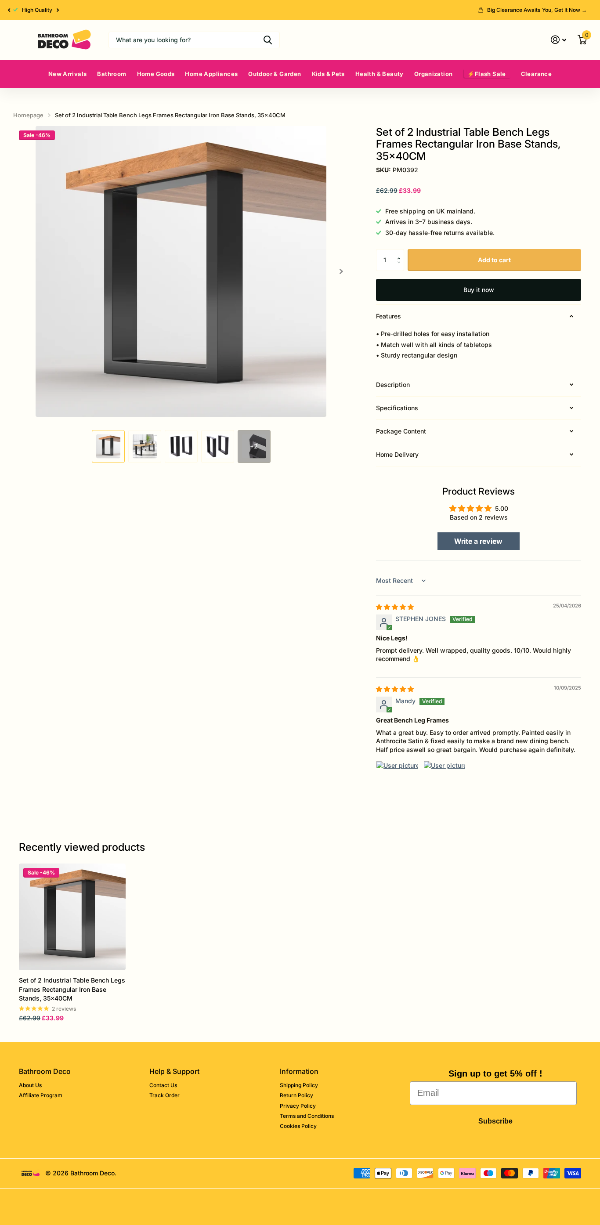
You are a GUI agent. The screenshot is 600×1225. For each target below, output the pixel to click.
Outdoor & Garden (274, 73)
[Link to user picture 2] (444, 782)
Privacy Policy (298, 1105)
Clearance (536, 73)
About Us (30, 1085)
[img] (395, 607)
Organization (433, 73)
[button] (8, 9)
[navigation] (108, 446)
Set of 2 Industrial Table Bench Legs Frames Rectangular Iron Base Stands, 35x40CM (72, 989)
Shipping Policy (299, 1085)
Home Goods (156, 73)
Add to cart (494, 260)
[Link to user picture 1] (397, 782)
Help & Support (174, 1071)
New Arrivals (67, 73)
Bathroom (111, 73)
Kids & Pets (328, 73)
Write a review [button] (478, 541)
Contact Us (163, 1085)
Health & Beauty (379, 73)
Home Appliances (211, 73)
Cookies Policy (298, 1126)
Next (58, 10)
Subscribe (495, 1121)
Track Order (164, 1095)
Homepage (28, 115)
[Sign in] (558, 40)
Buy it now (478, 289)
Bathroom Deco (45, 1071)
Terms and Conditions (307, 1116)
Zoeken (268, 40)
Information (299, 1071)
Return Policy (296, 1095)
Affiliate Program (40, 1095)
